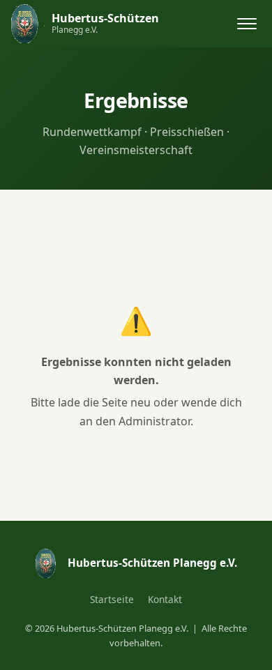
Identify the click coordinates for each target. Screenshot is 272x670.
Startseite (112, 599)
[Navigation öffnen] (247, 24)
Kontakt (165, 599)
